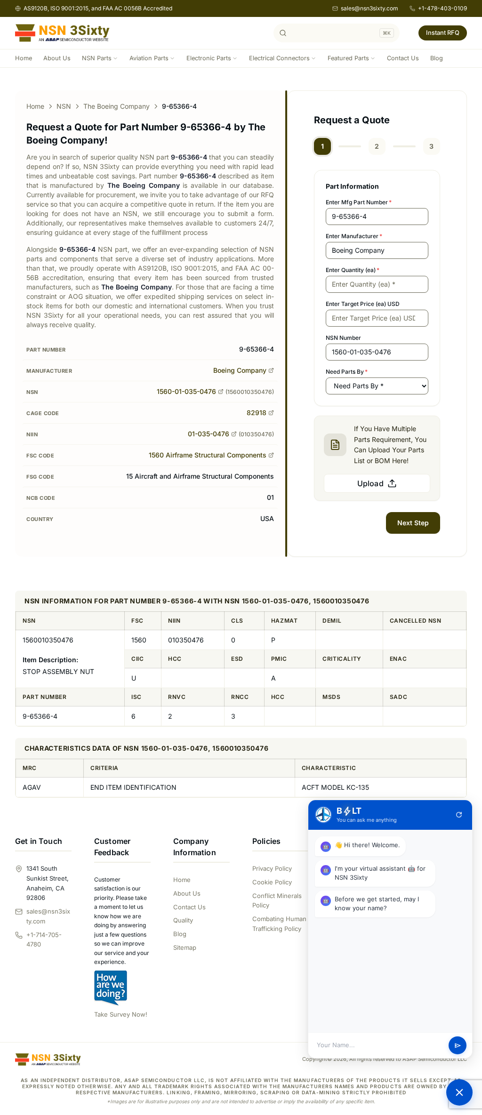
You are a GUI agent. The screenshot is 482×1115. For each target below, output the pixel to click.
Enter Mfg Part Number (359, 202)
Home (23, 58)
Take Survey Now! (120, 1014)
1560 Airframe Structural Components (207, 455)
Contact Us (403, 58)
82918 (256, 413)
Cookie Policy (272, 882)
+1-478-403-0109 (442, 8)
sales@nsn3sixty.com (369, 8)
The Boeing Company (116, 106)
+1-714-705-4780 (44, 939)
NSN (63, 106)
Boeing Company (239, 370)
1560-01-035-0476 (186, 391)
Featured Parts (348, 58)
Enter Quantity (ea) (352, 269)
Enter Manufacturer (354, 236)
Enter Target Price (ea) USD (363, 303)
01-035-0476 (208, 434)
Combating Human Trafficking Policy (279, 923)
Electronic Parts (208, 58)
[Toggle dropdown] (115, 58)
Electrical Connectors (279, 58)
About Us (57, 58)
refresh (459, 814)
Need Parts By (347, 371)
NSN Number (343, 337)
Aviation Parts (149, 58)
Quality (183, 920)
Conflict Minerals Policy (277, 900)
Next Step (413, 523)
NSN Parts (97, 58)
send (458, 1046)
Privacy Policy (272, 868)
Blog (436, 58)
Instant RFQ (442, 32)
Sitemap (184, 947)
